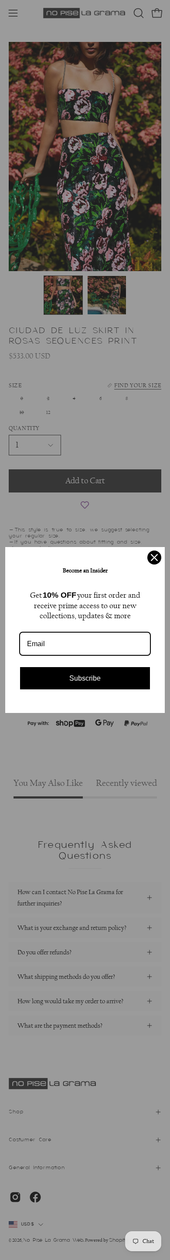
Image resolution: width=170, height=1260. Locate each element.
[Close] (154, 557)
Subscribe (85, 678)
